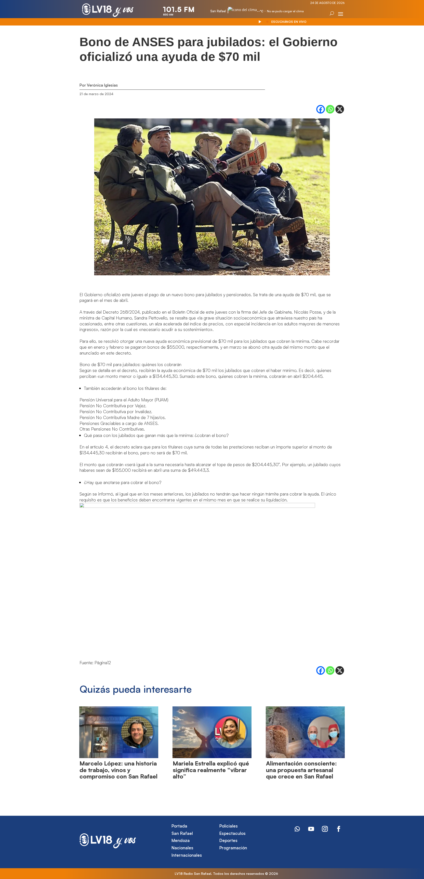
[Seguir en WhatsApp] (297, 829)
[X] (339, 109)
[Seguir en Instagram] (325, 829)
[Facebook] (320, 109)
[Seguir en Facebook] (338, 829)
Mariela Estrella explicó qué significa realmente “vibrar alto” (211, 770)
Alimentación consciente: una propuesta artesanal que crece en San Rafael (301, 770)
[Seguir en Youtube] (311, 829)
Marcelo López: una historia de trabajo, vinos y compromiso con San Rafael (119, 770)
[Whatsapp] (330, 109)
